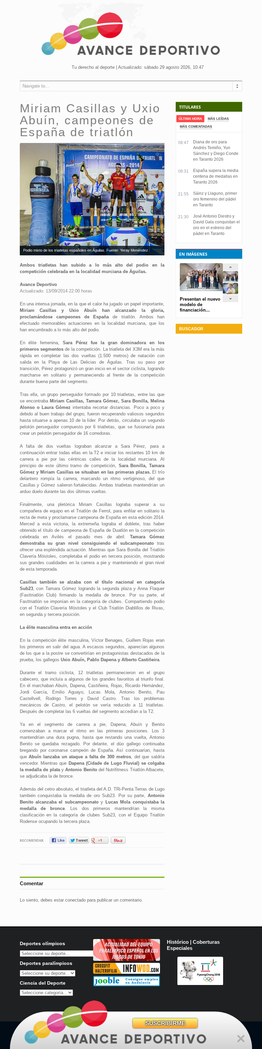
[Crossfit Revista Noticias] (126, 972)
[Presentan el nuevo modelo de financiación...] (230, 280)
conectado (75, 900)
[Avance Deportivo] (131, 36)
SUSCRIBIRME (165, 1023)
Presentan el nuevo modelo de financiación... (200, 305)
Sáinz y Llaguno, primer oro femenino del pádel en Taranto (215, 199)
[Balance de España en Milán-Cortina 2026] (230, 292)
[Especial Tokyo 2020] (126, 959)
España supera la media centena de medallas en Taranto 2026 (215, 176)
